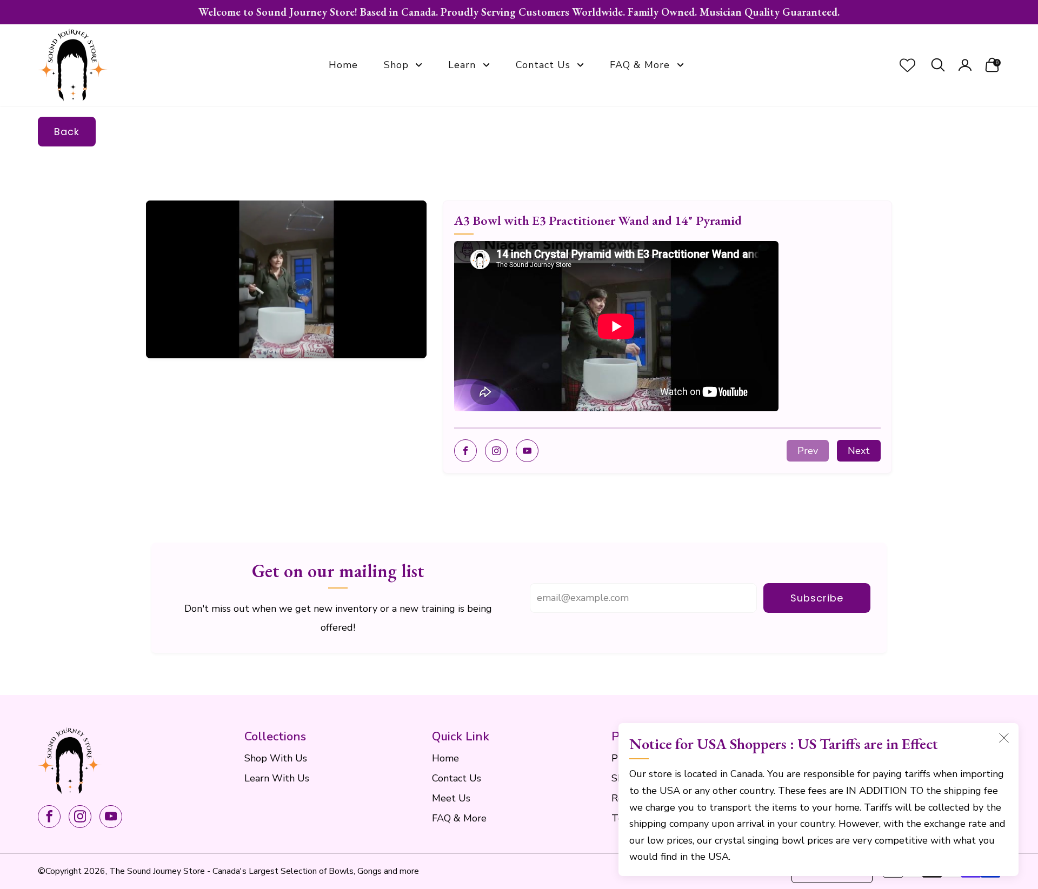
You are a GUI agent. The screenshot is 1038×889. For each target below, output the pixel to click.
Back (66, 131)
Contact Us (543, 64)
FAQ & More (640, 64)
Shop (396, 64)
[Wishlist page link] (907, 65)
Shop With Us (275, 758)
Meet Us (451, 798)
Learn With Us (276, 778)
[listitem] (519, 12)
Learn (462, 64)
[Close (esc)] (1004, 737)
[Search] (938, 65)
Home (343, 64)
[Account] (965, 65)
